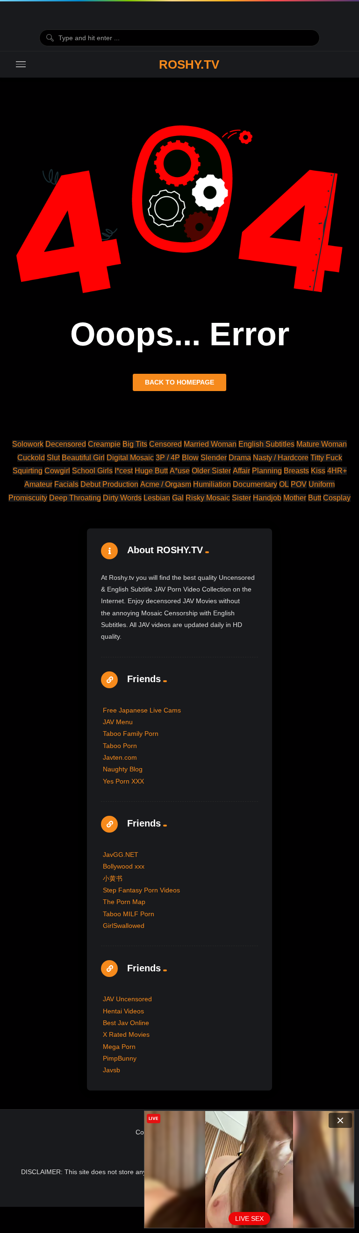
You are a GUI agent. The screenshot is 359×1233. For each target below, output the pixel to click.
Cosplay (337, 498)
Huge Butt (151, 471)
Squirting (28, 471)
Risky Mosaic (208, 498)
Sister (241, 498)
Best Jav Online (126, 1022)
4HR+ (337, 471)
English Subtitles (266, 444)
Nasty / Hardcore (281, 458)
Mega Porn (119, 1046)
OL (284, 484)
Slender (214, 458)
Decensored (65, 444)
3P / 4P (168, 458)
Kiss (318, 471)
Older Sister (211, 471)
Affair (241, 471)
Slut (53, 458)
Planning (267, 471)
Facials (66, 484)
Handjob (267, 498)
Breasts (296, 471)
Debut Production (109, 484)
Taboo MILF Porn (128, 914)
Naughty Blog (123, 769)
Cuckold (31, 458)
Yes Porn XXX (123, 781)
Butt (314, 498)
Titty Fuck (326, 458)
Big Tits (134, 444)
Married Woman (210, 444)
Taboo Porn (120, 745)
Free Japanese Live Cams (142, 710)
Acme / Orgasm (165, 484)
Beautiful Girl (83, 458)
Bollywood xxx (123, 866)
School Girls (92, 471)
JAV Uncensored (127, 999)
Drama (240, 458)
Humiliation (212, 484)
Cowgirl (57, 471)
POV (299, 484)
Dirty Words (122, 498)
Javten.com (120, 757)
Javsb (111, 1070)
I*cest (124, 471)
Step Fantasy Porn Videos (141, 890)
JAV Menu (118, 722)
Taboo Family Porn (130, 733)
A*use (180, 471)
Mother (294, 498)
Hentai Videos (123, 1011)
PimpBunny (119, 1058)
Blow (190, 458)
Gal (178, 498)
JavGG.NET (120, 854)
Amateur (38, 484)
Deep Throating (75, 498)
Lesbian (157, 498)
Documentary (255, 484)
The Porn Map (124, 901)
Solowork (27, 444)
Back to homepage (179, 382)
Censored (165, 444)
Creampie (104, 444)
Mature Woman (321, 444)
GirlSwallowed (123, 925)
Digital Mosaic (130, 458)
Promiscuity (27, 498)
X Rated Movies (126, 1034)
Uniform (322, 484)
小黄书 (112, 878)
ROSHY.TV (189, 64)
